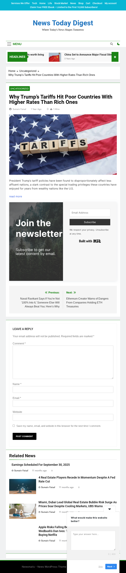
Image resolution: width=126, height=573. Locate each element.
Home (42, 3)
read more (15, 196)
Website (17, 412)
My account (111, 3)
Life (50, 3)
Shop (81, 3)
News (73, 3)
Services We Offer (20, 3)
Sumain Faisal (19, 109)
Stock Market (61, 3)
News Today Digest (63, 23)
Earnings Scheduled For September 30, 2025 (41, 464)
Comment (19, 343)
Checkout (97, 3)
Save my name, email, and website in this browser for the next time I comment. (58, 425)
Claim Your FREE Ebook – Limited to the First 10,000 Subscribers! (64, 7)
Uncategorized (19, 88)
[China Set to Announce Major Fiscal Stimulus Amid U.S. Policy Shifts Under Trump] (47, 59)
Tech (34, 3)
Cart (88, 3)
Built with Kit (90, 241)
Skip (100, 566)
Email (17, 398)
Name (17, 384)
